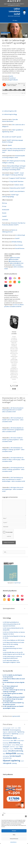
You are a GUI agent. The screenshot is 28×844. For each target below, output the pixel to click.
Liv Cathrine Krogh (20, 235)
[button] (26, 816)
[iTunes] (6, 282)
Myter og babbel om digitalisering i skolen (12, 131)
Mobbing (18, 745)
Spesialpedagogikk (15, 756)
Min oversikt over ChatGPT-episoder (11, 137)
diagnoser (5, 732)
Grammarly (5, 220)
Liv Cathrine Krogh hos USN (9, 111)
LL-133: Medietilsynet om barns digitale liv (13, 683)
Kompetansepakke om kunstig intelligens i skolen (13, 157)
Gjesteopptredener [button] (9, 608)
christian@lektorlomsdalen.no (14, 5)
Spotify (11, 76)
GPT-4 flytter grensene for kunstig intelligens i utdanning (13, 162)
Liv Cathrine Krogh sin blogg (9, 114)
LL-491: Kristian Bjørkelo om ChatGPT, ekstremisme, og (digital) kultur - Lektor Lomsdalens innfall (13, 430)
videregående (7, 763)
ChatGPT (4, 216)
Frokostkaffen (13, 368)
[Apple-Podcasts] (11, 278)
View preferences (14, 839)
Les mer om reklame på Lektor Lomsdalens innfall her (14, 306)
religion (21, 747)
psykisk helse (12, 747)
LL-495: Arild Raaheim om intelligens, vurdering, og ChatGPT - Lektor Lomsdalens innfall (13, 449)
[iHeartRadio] (11, 286)
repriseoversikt (16, 716)
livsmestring (5, 743)
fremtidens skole (10, 738)
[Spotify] (20, 282)
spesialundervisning (7, 758)
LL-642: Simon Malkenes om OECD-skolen (13, 640)
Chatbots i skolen (18, 185)
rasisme (17, 746)
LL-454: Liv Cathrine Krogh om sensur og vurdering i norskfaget (14, 691)
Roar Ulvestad (19, 245)
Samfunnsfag (18, 749)
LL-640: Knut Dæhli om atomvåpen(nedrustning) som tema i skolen (12, 648)
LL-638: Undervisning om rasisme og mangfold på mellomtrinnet (12, 657)
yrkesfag (14, 763)
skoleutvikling (20, 754)
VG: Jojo (4, 206)
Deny (14, 835)
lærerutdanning (14, 743)
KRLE (15, 741)
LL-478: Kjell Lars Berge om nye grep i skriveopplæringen (13, 700)
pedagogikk (6, 747)
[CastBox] (20, 278)
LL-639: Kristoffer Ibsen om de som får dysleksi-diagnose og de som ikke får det (14, 653)
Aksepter (14, 831)
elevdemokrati (21, 734)
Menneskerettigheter (7, 745)
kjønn (12, 740)
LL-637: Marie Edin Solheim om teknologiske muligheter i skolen (11, 661)
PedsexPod (12, 370)
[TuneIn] (6, 286)
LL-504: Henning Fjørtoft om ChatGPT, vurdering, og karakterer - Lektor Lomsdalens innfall (13, 469)
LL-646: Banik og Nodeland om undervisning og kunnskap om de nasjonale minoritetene (11, 624)
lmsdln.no (15, 382)
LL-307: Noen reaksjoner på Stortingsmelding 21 (10, 687)
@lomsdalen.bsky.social (15, 261)
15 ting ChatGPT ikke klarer (16, 182)
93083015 (22, 4)
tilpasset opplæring (11, 760)
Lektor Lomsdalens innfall (14, 11)
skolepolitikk (11, 753)
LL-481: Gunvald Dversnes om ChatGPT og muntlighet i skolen (13, 707)
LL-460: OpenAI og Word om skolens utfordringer (13, 694)
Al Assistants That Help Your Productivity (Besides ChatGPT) (13, 224)
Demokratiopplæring (15, 730)
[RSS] (11, 282)
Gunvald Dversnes (19, 248)
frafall (11, 735)
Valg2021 (22, 761)
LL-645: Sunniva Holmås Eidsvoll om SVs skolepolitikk (13, 629)
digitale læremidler (12, 732)
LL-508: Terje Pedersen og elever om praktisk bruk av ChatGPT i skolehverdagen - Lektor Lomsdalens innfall (13, 479)
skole (4, 753)
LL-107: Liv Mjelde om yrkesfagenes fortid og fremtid (12, 676)
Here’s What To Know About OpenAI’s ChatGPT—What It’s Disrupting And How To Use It (14, 150)
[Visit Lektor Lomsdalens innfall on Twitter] (18, 1)
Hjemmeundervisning (6, 740)
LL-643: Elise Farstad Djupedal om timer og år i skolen (14, 637)
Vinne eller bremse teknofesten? (10, 120)
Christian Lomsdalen (12, 4)
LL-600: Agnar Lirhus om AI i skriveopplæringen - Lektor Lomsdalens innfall (13, 489)
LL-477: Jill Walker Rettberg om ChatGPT (14, 697)
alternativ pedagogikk (6, 728)
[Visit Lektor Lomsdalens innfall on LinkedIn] (11, 1)
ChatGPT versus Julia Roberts (17, 191)
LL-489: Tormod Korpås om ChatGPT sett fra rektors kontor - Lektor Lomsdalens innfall (12, 420)
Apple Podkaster (13, 80)
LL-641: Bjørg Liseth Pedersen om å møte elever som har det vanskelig (13, 643)
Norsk (21, 745)
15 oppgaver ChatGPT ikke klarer (17, 178)
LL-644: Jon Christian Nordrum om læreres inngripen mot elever (14, 633)
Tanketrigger (13, 367)
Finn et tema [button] (7, 724)
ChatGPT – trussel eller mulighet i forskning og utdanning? (13, 174)
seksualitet (5, 751)
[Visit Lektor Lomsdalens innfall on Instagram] (13, 1)
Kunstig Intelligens (20, 740)
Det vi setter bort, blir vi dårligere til (13, 126)
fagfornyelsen (6, 735)
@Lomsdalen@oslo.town (16, 263)
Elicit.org (4, 203)
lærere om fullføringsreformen (9, 231)
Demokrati (6, 730)
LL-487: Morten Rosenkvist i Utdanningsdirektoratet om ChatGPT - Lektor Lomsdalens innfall (13, 410)
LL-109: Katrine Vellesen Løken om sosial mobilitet (14, 680)
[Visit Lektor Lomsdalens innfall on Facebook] (19, 1)
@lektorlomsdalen (15, 258)
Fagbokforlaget (17, 583)
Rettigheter (12, 748)
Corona (16, 728)
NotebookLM (5, 210)
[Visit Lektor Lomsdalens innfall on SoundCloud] (8, 1)
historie (19, 738)
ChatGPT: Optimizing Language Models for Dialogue (12, 141)
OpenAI (10, 145)
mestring (13, 745)
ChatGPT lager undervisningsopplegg (10, 196)
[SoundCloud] (15, 282)
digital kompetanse (7, 734)
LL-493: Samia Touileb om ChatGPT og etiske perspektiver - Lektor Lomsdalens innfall (12, 440)
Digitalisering (20, 732)
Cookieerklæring (13, 842)
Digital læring (15, 734)
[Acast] (6, 278)
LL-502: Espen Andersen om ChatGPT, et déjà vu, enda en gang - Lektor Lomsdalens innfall (13, 459)
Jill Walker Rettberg (17, 242)
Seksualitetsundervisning (15, 751)
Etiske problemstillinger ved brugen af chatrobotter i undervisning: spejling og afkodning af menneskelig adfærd (13, 168)
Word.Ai (4, 213)
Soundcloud (12, 78)
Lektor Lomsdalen (16, 265)
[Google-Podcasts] (15, 278)
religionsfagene (6, 749)
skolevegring (6, 756)
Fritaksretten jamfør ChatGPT (17, 188)
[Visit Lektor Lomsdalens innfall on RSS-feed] (15, 1)
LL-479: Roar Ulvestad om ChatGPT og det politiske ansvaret (13, 704)
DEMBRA (19, 728)
